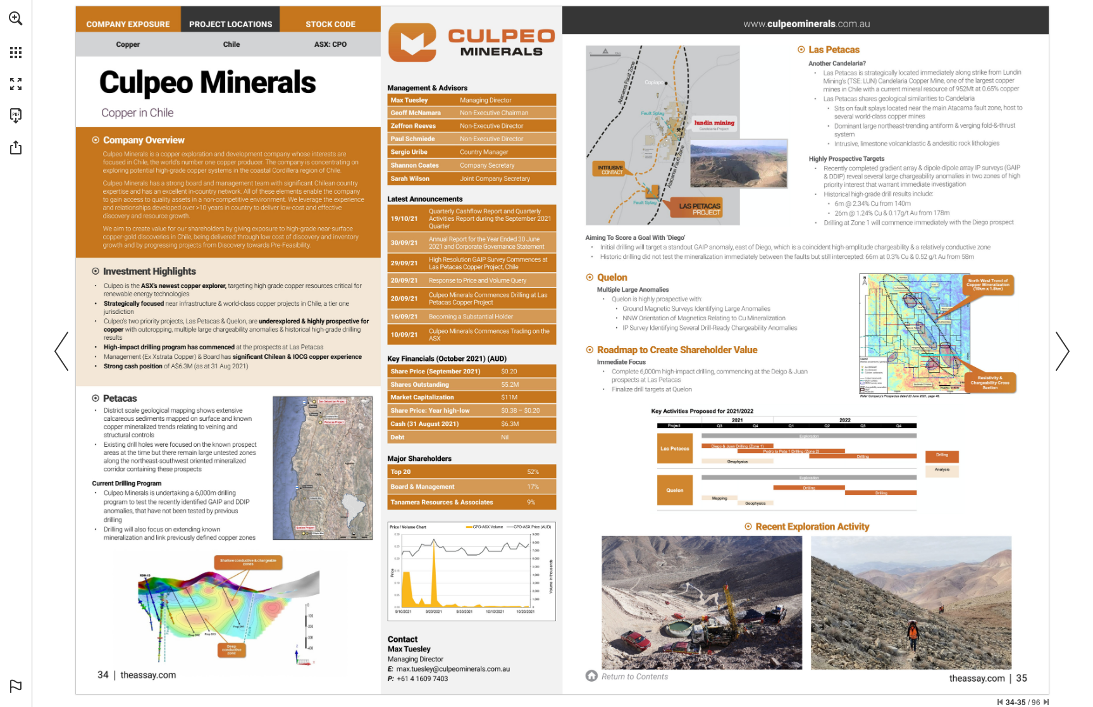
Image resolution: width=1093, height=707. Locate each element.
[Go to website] (148, 674)
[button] (16, 18)
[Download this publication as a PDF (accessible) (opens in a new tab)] (16, 116)
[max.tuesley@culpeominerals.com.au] (453, 668)
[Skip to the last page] (1046, 702)
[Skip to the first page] (1000, 702)
